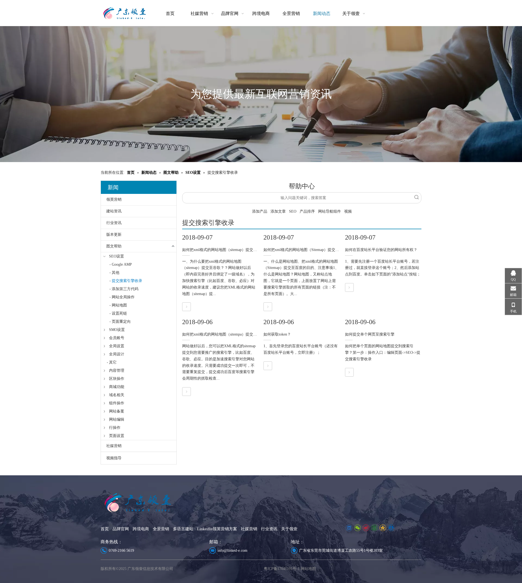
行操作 (114, 428)
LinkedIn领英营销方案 (217, 529)
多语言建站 (183, 529)
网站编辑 (116, 419)
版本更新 (114, 234)
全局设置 (116, 346)
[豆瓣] (374, 528)
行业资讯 (114, 223)
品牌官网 (121, 529)
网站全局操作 (123, 297)
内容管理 (116, 370)
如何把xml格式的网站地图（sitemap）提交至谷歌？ (225, 250)
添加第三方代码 (125, 289)
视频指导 (114, 458)
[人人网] (391, 528)
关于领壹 (289, 529)
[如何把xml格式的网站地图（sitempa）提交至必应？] (186, 391)
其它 (113, 362)
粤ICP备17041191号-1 (282, 569)
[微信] (357, 528)
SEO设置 (116, 256)
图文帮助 (114, 246)
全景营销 (161, 529)
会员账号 (116, 338)
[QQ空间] (382, 528)
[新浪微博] (365, 528)
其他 (115, 273)
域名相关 (116, 395)
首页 (105, 529)
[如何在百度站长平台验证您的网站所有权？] (349, 287)
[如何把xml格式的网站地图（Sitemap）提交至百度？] (268, 307)
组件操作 (116, 403)
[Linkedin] (349, 528)
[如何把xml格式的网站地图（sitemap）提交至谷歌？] (186, 307)
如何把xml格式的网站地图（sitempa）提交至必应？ (225, 334)
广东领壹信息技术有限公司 (150, 569)
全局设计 (116, 354)
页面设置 (116, 436)
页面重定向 (121, 322)
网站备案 (116, 411)
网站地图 (119, 305)
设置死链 (119, 313)
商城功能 (116, 387)
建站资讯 (114, 211)
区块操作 (116, 379)
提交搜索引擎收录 (127, 281)
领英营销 (114, 199)
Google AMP (122, 264)
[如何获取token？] (268, 366)
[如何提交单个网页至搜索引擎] (349, 372)
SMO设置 (117, 330)
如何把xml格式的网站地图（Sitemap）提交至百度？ (306, 250)
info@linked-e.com (232, 550)
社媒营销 (114, 446)
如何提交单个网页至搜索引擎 (369, 334)
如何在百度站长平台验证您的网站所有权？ (381, 250)
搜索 (416, 197)
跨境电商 (141, 529)
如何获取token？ (277, 334)
